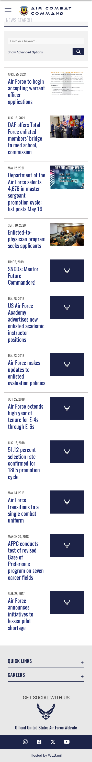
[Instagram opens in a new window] (25, 742)
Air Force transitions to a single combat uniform (23, 510)
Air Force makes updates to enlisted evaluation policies (26, 372)
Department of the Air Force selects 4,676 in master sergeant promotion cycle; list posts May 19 (26, 192)
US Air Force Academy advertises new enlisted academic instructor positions (26, 322)
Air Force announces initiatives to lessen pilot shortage (20, 614)
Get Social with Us (46, 698)
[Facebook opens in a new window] (39, 742)
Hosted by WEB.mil (46, 755)
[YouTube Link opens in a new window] (67, 742)
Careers (16, 674)
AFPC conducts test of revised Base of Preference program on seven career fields (26, 560)
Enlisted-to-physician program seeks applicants (26, 239)
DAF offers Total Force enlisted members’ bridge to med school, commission (25, 138)
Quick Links (20, 660)
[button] (8, 11)
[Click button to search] (78, 51)
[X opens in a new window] (53, 742)
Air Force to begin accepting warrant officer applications (26, 91)
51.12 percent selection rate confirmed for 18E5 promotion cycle (24, 463)
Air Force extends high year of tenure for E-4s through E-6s (25, 416)
